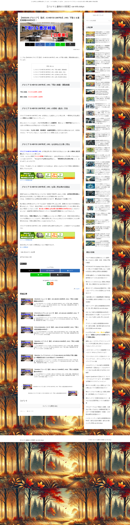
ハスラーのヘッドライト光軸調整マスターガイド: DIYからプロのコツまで (98, 351)
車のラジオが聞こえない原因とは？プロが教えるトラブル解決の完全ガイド (98, 387)
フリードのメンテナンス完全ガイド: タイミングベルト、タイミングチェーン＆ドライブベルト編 (98, 359)
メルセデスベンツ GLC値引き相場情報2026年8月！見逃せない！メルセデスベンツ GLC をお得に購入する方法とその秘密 (98, 368)
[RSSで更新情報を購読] (51, 283)
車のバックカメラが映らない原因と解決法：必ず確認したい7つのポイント (98, 393)
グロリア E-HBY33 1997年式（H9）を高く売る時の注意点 (51, 77)
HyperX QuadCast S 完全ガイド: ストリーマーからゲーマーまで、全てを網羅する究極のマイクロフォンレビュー (98, 379)
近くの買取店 (24, 247)
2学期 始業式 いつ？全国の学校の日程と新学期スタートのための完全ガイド (98, 277)
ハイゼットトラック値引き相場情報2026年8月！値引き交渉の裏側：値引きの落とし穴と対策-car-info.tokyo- (98, 420)
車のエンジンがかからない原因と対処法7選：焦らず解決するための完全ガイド (98, 283)
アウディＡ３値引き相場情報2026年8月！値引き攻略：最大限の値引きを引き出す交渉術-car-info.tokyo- (98, 326)
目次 (48, 66)
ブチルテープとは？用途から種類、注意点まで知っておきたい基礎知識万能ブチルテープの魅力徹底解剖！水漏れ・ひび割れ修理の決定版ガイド (98, 410)
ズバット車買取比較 (26, 180)
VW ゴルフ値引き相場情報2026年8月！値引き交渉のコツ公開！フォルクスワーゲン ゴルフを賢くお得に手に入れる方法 (98, 315)
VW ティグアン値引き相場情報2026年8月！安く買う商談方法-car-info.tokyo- (98, 307)
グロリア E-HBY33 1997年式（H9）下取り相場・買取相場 (51, 69)
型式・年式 (24, 263)
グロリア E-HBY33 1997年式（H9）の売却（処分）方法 (50, 72)
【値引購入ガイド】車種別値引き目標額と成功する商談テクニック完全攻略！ (98, 299)
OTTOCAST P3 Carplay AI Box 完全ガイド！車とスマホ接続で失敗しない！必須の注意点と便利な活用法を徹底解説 (98, 269)
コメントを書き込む (50, 406)
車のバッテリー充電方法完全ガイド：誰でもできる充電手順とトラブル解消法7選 (98, 400)
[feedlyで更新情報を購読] (48, 283)
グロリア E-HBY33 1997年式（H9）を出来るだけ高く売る (51, 74)
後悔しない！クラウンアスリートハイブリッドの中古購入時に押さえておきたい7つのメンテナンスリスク (98, 343)
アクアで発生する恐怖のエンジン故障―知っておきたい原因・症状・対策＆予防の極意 (98, 260)
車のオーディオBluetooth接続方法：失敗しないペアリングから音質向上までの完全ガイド (98, 290)
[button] (70, 44)
